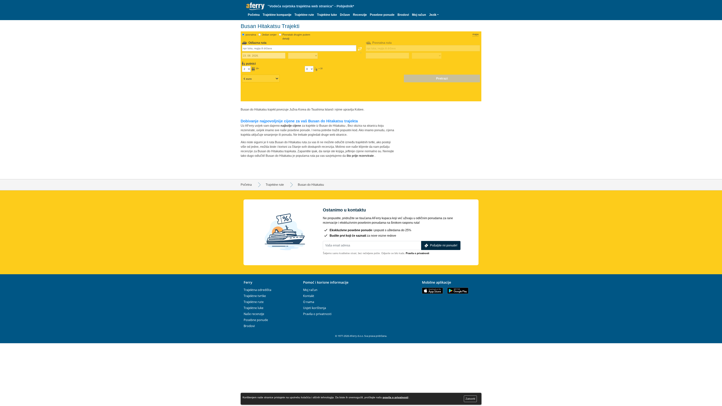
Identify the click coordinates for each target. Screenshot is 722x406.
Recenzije (360, 14)
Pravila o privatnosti (417, 253)
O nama (308, 302)
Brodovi (403, 14)
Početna (254, 14)
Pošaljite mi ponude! (443, 245)
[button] (434, 15)
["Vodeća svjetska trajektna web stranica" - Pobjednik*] (255, 6)
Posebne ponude (382, 14)
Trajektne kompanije (277, 14)
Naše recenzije (254, 314)
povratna (251, 34)
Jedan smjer (269, 34)
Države (345, 14)
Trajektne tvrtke (255, 296)
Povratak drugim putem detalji (296, 36)
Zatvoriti (470, 398)
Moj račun (419, 14)
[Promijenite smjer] (360, 50)
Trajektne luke (327, 14)
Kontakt (308, 296)
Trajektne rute (304, 14)
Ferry (248, 282)
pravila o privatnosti (395, 397)
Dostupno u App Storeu (432, 291)
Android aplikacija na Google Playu (457, 291)
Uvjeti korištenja (314, 308)
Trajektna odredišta (257, 290)
